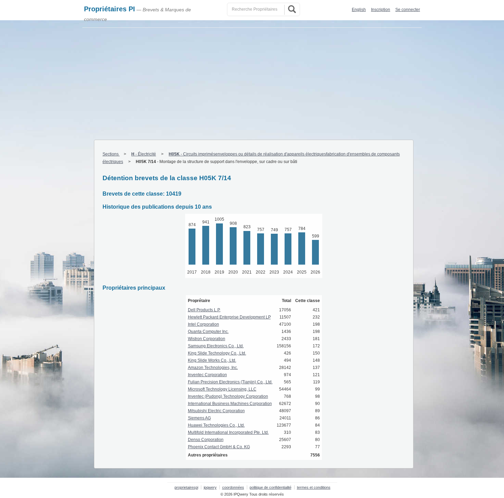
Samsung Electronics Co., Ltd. (216, 346)
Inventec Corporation (207, 374)
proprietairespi (186, 487)
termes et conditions (314, 487)
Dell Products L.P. (204, 310)
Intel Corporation (203, 324)
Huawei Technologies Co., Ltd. (216, 425)
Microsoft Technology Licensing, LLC (222, 389)
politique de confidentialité (270, 487)
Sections (111, 154)
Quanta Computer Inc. (208, 331)
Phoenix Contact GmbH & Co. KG (219, 446)
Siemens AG (199, 418)
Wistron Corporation (206, 338)
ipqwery (210, 487)
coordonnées (233, 487)
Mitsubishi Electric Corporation (216, 410)
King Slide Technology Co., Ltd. (217, 353)
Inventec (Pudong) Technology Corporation (228, 396)
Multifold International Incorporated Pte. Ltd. (228, 432)
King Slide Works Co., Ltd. (212, 360)
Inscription (380, 9)
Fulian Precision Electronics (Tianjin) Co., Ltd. (230, 382)
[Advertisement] (252, 79)
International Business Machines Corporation (230, 403)
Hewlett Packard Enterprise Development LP (229, 317)
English (359, 9)
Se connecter (407, 9)
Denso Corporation (206, 439)
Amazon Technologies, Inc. (213, 367)
